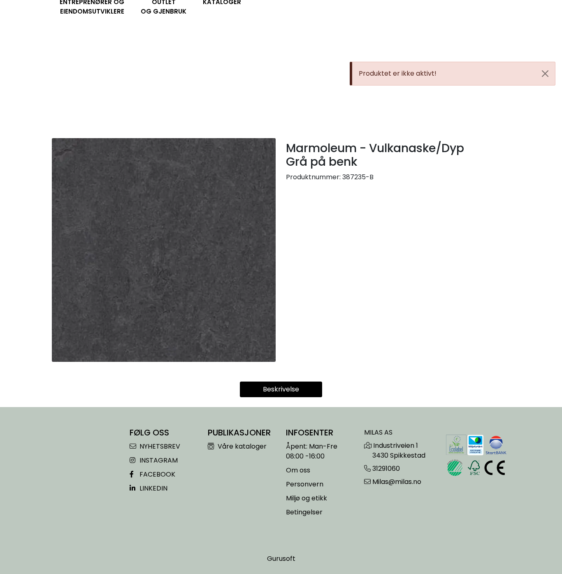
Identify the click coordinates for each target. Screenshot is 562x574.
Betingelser (304, 512)
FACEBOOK (156, 474)
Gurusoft (281, 558)
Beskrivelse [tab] (281, 389)
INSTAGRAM (158, 460)
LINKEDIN (152, 488)
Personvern (304, 484)
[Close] (545, 73)
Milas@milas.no (396, 481)
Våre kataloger (241, 446)
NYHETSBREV (159, 446)
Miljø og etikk (306, 498)
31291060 (386, 468)
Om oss (298, 470)
